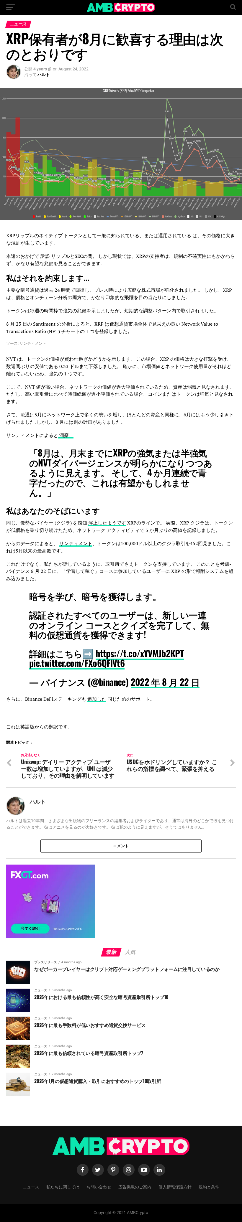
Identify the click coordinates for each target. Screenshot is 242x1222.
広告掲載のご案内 (134, 1186)
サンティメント (75, 543)
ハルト (43, 74)
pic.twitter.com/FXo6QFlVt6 (77, 662)
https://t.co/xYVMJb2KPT (140, 653)
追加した (96, 699)
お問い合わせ (98, 1186)
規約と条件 (209, 1186)
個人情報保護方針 (175, 1186)
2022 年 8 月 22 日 (165, 681)
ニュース (31, 1186)
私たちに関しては (62, 1186)
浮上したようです (107, 523)
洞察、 (65, 435)
